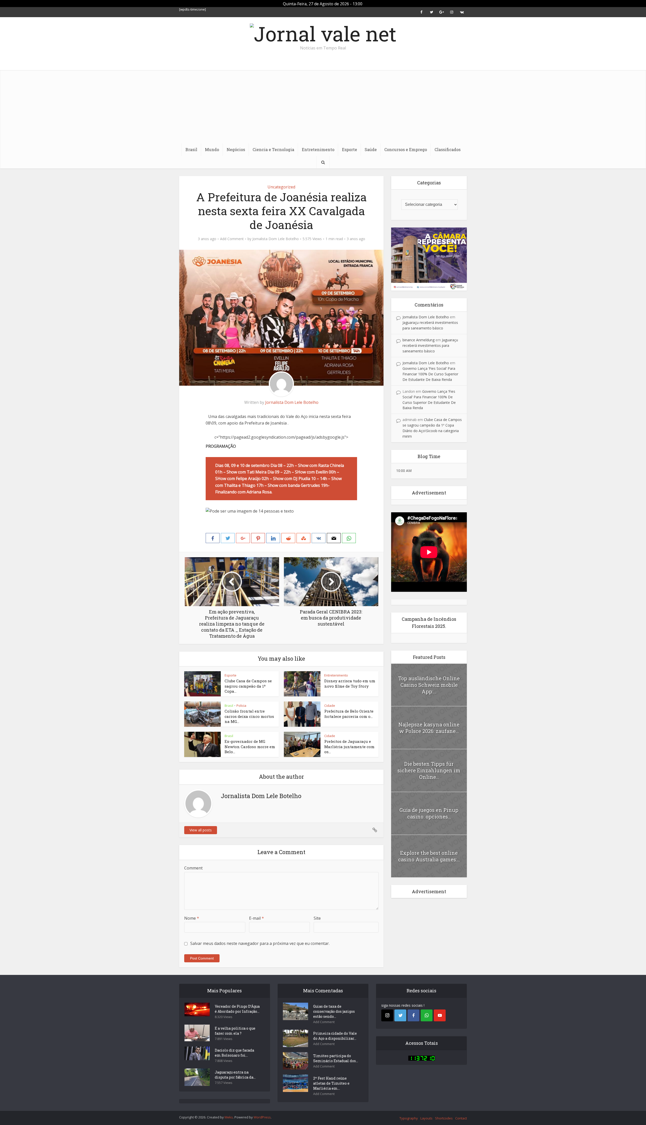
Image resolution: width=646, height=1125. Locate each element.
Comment (193, 868)
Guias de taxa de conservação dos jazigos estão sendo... (334, 1011)
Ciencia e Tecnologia (273, 149)
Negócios (236, 149)
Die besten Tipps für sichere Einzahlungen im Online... (429, 770)
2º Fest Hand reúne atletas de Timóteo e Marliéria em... (331, 1083)
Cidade (329, 705)
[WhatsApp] (427, 1015)
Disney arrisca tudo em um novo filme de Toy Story (349, 683)
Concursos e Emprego (405, 149)
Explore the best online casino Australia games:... (429, 856)
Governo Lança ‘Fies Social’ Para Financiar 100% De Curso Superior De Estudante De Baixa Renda (430, 374)
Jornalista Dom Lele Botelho (275, 239)
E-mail (256, 918)
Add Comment (232, 239)
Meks (229, 1117)
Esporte (349, 149)
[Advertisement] (323, 105)
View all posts (201, 830)
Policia (241, 705)
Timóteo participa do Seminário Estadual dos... (335, 1058)
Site (317, 918)
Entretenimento (318, 149)
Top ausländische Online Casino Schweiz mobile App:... (429, 685)
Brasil (191, 149)
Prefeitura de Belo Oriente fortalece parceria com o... (348, 714)
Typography (408, 1118)
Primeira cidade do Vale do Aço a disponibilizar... (335, 1036)
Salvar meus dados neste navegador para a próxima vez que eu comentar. (260, 943)
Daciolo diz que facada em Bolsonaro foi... (234, 1053)
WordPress (262, 1117)
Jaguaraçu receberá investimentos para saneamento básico (430, 345)
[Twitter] (400, 1015)
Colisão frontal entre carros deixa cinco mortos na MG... (249, 716)
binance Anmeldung (418, 340)
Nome (191, 918)
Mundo (212, 149)
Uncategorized (281, 187)
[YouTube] (440, 1015)
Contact (461, 1118)
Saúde (371, 149)
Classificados (448, 149)
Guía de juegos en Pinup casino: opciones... (429, 813)
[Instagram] (387, 1015)
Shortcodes (444, 1118)
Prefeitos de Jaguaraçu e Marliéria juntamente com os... (349, 746)
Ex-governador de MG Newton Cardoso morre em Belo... (250, 746)
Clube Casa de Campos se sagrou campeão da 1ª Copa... (248, 686)
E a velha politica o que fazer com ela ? (235, 1031)
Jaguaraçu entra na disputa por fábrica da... (235, 1075)
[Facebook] (413, 1015)
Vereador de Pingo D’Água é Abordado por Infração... (237, 1009)
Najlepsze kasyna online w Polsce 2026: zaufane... (429, 727)
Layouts (426, 1118)
